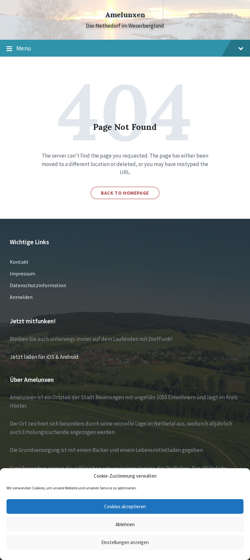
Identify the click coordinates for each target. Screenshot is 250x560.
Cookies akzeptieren (125, 506)
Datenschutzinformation (38, 285)
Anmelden (21, 297)
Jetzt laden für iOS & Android (44, 356)
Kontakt (19, 262)
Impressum (22, 273)
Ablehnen (125, 524)
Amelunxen (125, 14)
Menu (23, 48)
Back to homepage (125, 193)
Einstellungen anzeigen (125, 542)
